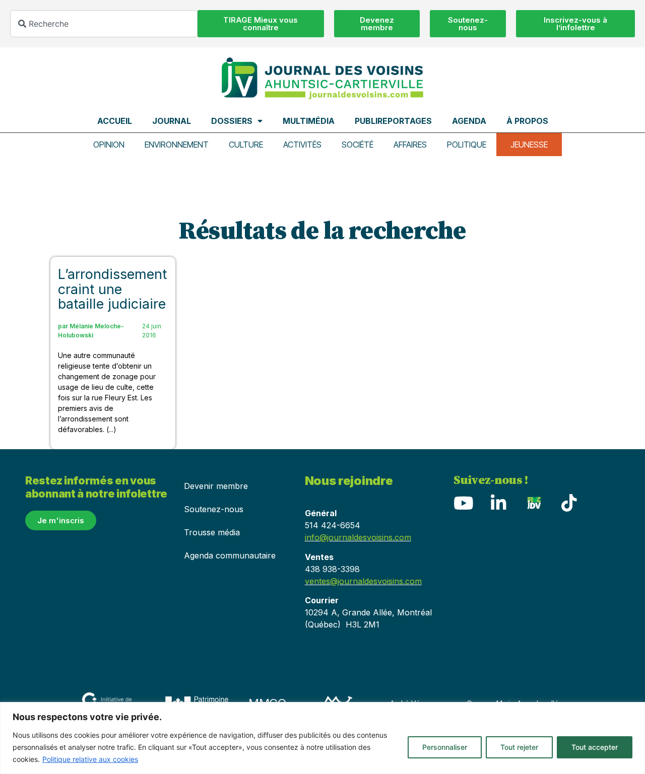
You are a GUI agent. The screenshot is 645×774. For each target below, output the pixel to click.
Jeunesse (529, 144)
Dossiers (231, 121)
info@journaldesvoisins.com (358, 537)
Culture (246, 144)
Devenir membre (216, 486)
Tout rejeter (519, 747)
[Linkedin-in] (499, 502)
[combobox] (104, 23)
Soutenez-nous (213, 509)
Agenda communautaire (230, 555)
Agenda (469, 121)
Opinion (108, 144)
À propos (527, 121)
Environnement (177, 144)
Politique (466, 144)
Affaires (410, 144)
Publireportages (393, 121)
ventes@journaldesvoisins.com (363, 581)
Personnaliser (444, 747)
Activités (302, 144)
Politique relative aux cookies (90, 759)
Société (357, 144)
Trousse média (212, 532)
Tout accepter (594, 747)
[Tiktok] (569, 502)
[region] (322, 738)
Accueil (114, 121)
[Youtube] (463, 502)
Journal (171, 121)
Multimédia (309, 121)
